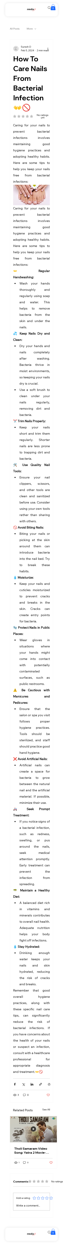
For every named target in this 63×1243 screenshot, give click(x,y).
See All (46, 1109)
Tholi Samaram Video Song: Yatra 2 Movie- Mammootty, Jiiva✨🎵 (31, 1151)
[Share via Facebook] (14, 1084)
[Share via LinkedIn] (32, 1084)
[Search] (49, 7)
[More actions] (48, 49)
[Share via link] (40, 1084)
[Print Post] (49, 1084)
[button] (53, 7)
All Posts (15, 28)
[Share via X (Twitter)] (23, 1084)
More (30, 28)
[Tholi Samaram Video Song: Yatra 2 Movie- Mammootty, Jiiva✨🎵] (33, 1129)
